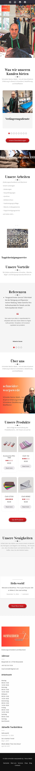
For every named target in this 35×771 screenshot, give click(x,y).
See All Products (17, 520)
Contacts (17, 765)
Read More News (17, 606)
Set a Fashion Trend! (7, 738)
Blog (30, 763)
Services (20, 763)
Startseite (6, 763)
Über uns (13, 763)
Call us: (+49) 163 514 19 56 (17, 15)
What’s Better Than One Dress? (11, 744)
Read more (9, 468)
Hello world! (5, 733)
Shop (26, 763)
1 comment (24, 594)
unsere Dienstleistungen (17, 140)
